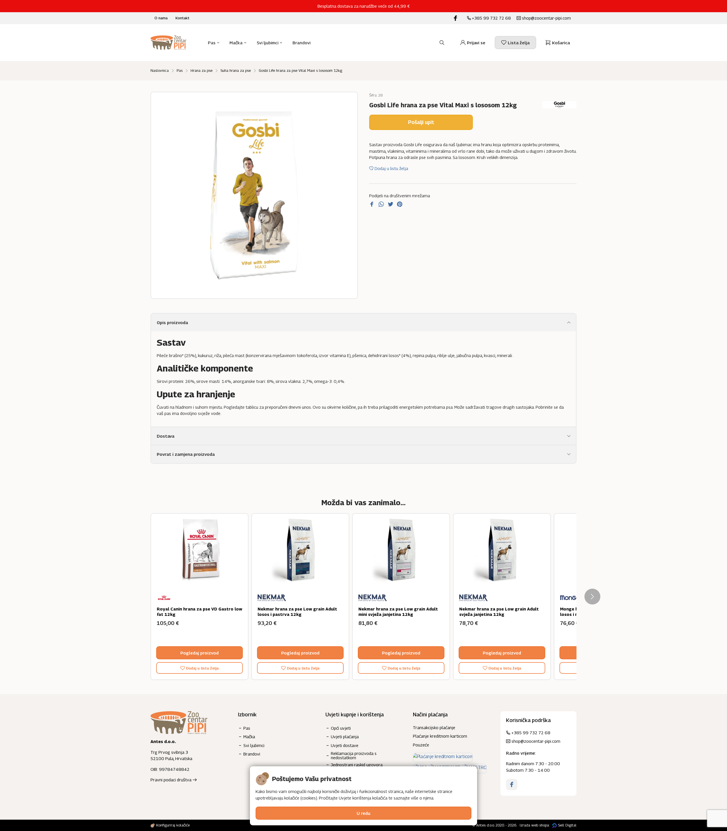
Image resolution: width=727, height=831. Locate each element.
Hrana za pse (201, 70)
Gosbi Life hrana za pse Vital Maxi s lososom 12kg (300, 70)
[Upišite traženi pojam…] (442, 42)
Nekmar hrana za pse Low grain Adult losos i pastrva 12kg (297, 611)
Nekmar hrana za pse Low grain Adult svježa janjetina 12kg (499, 611)
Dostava (165, 435)
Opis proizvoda (172, 322)
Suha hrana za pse (235, 70)
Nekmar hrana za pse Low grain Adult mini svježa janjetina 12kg (398, 611)
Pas (180, 70)
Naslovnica (160, 70)
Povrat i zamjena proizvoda (186, 454)
